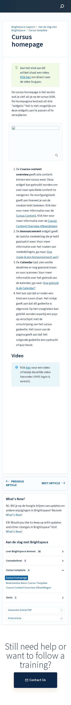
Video (17, 355)
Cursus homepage (27, 40)
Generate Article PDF (20, 610)
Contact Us (37, 680)
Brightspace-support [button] (18, 2)
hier (28, 368)
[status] (35, 75)
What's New (13, 515)
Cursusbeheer (16, 561)
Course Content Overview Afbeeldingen (28, 588)
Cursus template (38, 30)
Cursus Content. (26, 216)
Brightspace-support (23, 27)
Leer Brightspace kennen (23, 551)
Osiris (11, 598)
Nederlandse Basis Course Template (26, 583)
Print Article (14, 618)
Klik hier (25, 77)
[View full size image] (35, 142)
